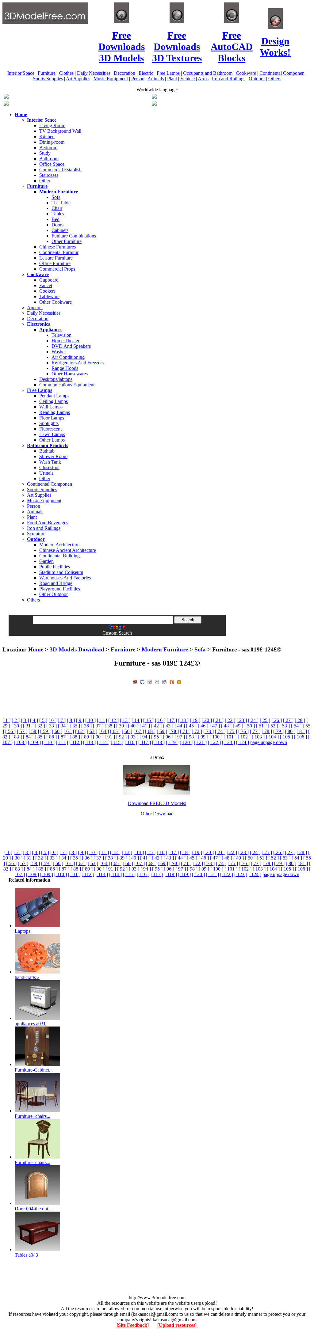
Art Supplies (78, 78)
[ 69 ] (162, 731)
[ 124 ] (242, 742)
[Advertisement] (157, 638)
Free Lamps (168, 73)
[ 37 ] (98, 725)
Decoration (124, 73)
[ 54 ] (296, 725)
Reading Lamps (54, 412)
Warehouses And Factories (65, 577)
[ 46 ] (203, 725)
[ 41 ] (145, 725)
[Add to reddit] (164, 681)
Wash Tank (50, 462)
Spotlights (49, 423)
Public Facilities (54, 566)
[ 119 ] (172, 742)
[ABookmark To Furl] (172, 681)
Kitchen (47, 136)
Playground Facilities (59, 588)
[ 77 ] (255, 731)
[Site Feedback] (133, 1325)
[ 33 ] (51, 725)
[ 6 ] (52, 720)
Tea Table (61, 202)
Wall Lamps (51, 406)
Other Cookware (55, 302)
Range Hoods (65, 368)
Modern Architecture (59, 544)
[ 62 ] (80, 731)
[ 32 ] (40, 725)
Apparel (35, 307)
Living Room (52, 125)
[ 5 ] (43, 720)
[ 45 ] (191, 725)
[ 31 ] (28, 725)
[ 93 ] (133, 736)
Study (45, 153)
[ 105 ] (286, 736)
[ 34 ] (63, 725)
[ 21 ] (218, 720)
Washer (59, 351)
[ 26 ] (276, 720)
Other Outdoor (53, 594)
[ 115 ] (117, 742)
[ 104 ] (272, 736)
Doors (57, 224)
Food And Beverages (47, 522)
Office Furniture (55, 263)
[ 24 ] (253, 720)
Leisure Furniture (56, 257)
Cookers (47, 291)
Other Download (157, 813)
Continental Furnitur (58, 252)
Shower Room (53, 456)
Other (44, 180)
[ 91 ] (110, 736)
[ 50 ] (249, 725)
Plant (172, 78)
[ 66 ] (127, 731)
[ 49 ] (238, 725)
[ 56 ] (10, 731)
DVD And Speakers (71, 346)
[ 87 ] (63, 736)
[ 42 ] (156, 725)
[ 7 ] (62, 720)
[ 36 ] (86, 725)
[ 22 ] (230, 720)
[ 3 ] (25, 720)
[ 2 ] (16, 720)
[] (173, 731)
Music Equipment (111, 78)
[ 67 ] (138, 731)
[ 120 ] (186, 742)
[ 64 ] (103, 731)
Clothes (66, 73)
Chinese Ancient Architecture (67, 550)
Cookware (246, 73)
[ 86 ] (51, 736)
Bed (55, 219)
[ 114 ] (103, 742)
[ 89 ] (86, 736)
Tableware (49, 296)
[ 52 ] (273, 725)
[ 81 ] (302, 731)
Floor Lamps (51, 417)
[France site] (6, 104)
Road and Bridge (55, 583)
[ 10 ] (90, 720)
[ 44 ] (179, 725)
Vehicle (187, 78)
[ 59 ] (45, 731)
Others (274, 78)
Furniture (47, 73)
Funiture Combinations (74, 235)
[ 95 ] (156, 736)
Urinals (46, 473)
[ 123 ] (228, 742)
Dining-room (51, 142)
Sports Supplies (48, 78)
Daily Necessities (93, 73)
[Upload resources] (177, 1325)
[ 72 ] (197, 731)
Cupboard (49, 280)
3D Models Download (77, 649)
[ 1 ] (6, 720)
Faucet (45, 285)
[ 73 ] (208, 731)
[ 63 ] (92, 731)
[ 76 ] (243, 731)
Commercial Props (57, 268)
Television (61, 335)
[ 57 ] (22, 731)
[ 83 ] (16, 736)
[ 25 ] (265, 720)
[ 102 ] (244, 736)
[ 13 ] (125, 720)
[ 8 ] (71, 720)
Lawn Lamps (52, 434)
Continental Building (59, 555)
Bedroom (48, 147)
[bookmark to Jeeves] (135, 681)
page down (276, 742)
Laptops (22, 931)
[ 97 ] (179, 736)
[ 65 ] (115, 731)
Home (35, 649)
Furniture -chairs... (32, 1116)
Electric (146, 73)
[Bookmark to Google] (142, 681)
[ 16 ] (160, 720)
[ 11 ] (102, 720)
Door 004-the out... (33, 1208)
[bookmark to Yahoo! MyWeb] (150, 681)
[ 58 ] (34, 731)
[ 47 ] (214, 725)
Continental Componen (281, 73)
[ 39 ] (121, 725)
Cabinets (60, 230)
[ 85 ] (40, 736)
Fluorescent (50, 428)
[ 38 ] (110, 725)
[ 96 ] (168, 736)
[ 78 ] (267, 731)
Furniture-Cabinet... (34, 1069)
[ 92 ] (121, 736)
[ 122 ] (214, 742)
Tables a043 (26, 1255)
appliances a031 (30, 1023)
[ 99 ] (203, 736)
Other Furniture (67, 241)
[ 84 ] (28, 736)
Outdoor (257, 78)
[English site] (6, 97)
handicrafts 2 (27, 977)
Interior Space (20, 73)
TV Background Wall (60, 131)
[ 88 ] (75, 736)
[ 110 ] (48, 742)
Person (137, 78)
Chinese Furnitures (57, 246)
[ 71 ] (185, 731)
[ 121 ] (200, 742)
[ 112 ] (75, 742)
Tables (58, 213)
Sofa (56, 197)
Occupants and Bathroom (207, 73)
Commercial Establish (60, 169)
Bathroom (49, 158)
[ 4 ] (34, 720)
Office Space (51, 164)
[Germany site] (154, 104)
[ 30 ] (16, 725)
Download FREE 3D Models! (157, 803)
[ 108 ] (20, 742)
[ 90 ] (98, 736)
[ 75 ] (232, 731)
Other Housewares (70, 373)
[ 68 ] (150, 731)
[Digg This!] (157, 681)
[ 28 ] (300, 720)
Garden (46, 561)
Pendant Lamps (54, 395)
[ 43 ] (168, 725)
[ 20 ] (206, 720)
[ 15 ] (148, 720)
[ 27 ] (288, 720)
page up (258, 742)
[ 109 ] (34, 742)
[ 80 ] (290, 731)
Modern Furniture (165, 649)
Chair (57, 208)
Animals (155, 78)
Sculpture (36, 533)
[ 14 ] (137, 720)
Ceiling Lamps (53, 401)
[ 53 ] (284, 725)
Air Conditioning (68, 357)
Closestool (49, 467)
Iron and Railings (228, 78)
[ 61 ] (68, 731)
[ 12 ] (113, 720)
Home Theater (65, 340)
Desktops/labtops (55, 379)
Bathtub (47, 451)
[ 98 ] (191, 736)
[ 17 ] (172, 720)
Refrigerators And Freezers (78, 362)
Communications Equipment (66, 384)
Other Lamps (52, 439)
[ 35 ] (75, 725)
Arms (203, 78)
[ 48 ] (226, 725)
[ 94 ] (145, 736)
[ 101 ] (230, 736)
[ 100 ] (215, 736)
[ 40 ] (133, 725)
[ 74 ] (220, 731)
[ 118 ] (158, 742)
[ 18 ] (183, 720)
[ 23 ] (241, 720)
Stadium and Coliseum (61, 572)
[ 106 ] (300, 736)
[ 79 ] (278, 731)
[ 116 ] (130, 742)
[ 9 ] (80, 720)
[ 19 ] (195, 720)
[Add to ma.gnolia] (179, 681)
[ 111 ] (62, 742)
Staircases (48, 175)
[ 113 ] (89, 742)
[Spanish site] (154, 97)
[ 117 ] (144, 742)
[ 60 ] (57, 731)
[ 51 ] (261, 725)
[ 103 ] (258, 736)
